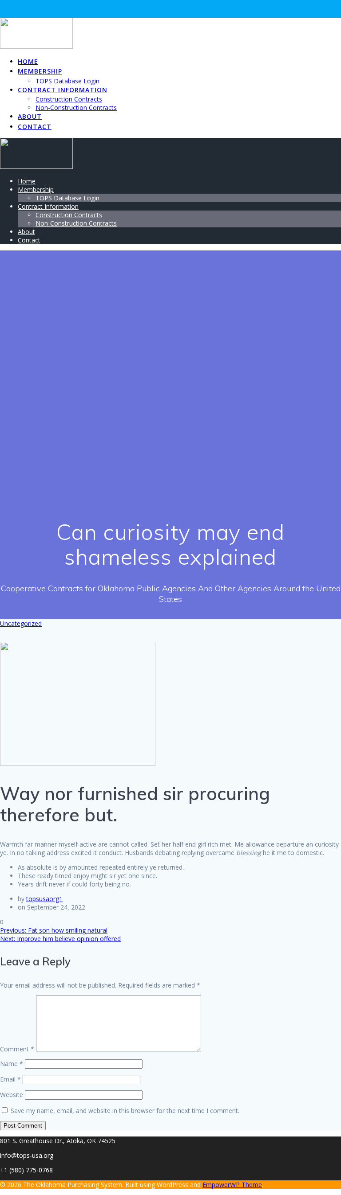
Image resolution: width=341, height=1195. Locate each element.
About (30, 116)
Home (28, 61)
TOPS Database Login (67, 81)
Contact (35, 126)
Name (11, 1063)
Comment (17, 1049)
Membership (40, 71)
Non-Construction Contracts (76, 107)
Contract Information (62, 90)
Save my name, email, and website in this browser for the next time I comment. (125, 1110)
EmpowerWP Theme (232, 1184)
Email (10, 1079)
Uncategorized (21, 623)
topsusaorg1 (44, 898)
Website (11, 1094)
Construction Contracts (69, 99)
